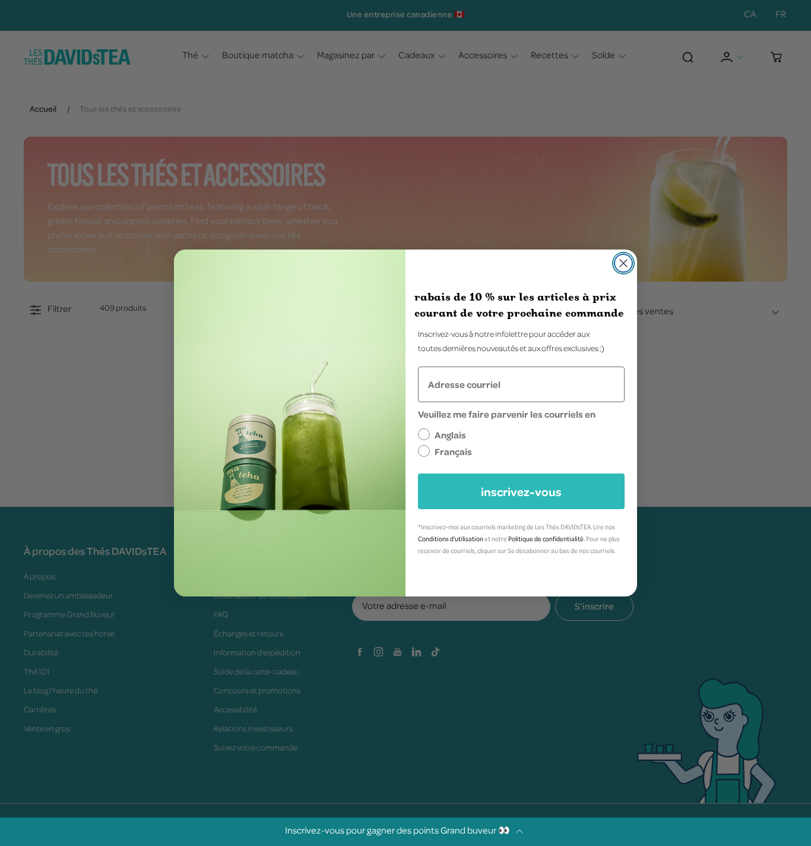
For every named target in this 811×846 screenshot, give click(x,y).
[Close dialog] (623, 263)
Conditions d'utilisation (450, 538)
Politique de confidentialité (546, 538)
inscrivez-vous (521, 491)
